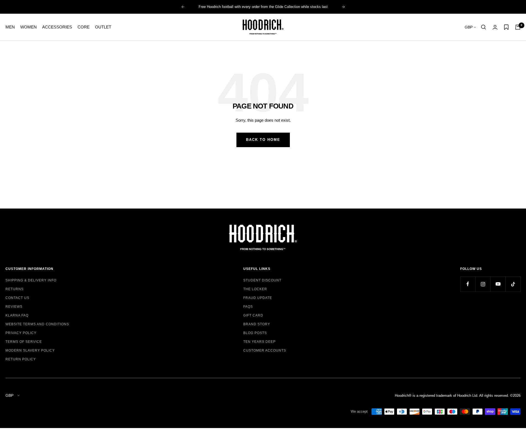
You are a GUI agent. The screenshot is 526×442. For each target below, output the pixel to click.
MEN (10, 27)
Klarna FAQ (16, 315)
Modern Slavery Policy (30, 350)
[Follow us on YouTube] (497, 284)
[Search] (483, 27)
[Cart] (518, 27)
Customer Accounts (264, 350)
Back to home (263, 140)
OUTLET (103, 27)
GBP (469, 27)
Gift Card (253, 315)
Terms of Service (23, 342)
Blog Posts (255, 333)
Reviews (13, 307)
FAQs (248, 307)
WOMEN (28, 27)
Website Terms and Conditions (37, 324)
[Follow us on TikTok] (513, 284)
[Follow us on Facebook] (467, 284)
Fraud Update (257, 298)
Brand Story (256, 324)
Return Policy (20, 359)
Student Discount (262, 280)
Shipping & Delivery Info (30, 280)
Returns (14, 289)
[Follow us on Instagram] (482, 284)
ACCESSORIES (57, 27)
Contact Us (17, 298)
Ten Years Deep (259, 342)
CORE (84, 27)
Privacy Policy (20, 333)
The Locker (255, 289)
